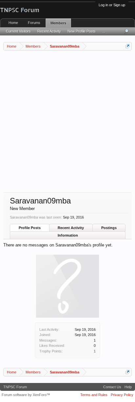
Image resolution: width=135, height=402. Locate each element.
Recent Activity (71, 228)
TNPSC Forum (15, 387)
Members (58, 23)
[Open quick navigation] (127, 46)
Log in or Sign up (112, 5)
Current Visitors (18, 31)
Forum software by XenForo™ (26, 395)
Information (68, 235)
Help (128, 387)
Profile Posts (30, 228)
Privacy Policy (122, 395)
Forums (34, 23)
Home (13, 23)
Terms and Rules (93, 395)
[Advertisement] (67, 121)
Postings (109, 228)
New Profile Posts (82, 31)
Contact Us (112, 387)
